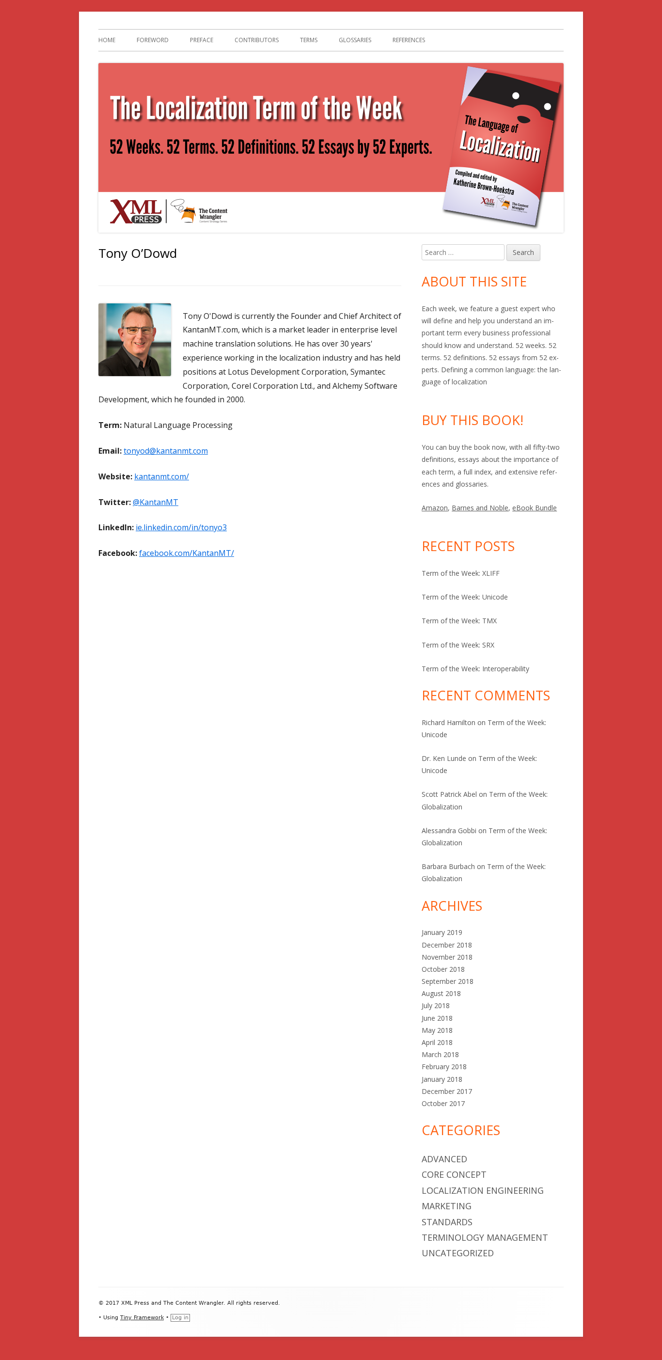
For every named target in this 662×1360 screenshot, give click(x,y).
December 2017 (447, 1091)
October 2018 (443, 969)
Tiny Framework (142, 1317)
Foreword (153, 40)
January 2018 (442, 1079)
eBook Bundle (534, 507)
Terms (308, 40)
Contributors (257, 40)
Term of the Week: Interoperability (475, 668)
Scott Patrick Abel (449, 794)
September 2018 (447, 981)
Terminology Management (485, 1237)
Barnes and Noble (480, 507)
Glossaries (355, 40)
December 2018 (447, 944)
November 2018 (447, 957)
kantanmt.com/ (161, 476)
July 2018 (436, 1005)
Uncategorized (458, 1253)
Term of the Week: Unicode (465, 596)
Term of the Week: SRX (458, 644)
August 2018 (441, 993)
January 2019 (442, 932)
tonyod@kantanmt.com (166, 450)
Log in (180, 1317)
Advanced (444, 1159)
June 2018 (437, 1018)
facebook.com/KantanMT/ (186, 553)
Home (106, 40)
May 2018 (437, 1030)
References (409, 40)
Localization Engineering (483, 1190)
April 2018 (437, 1042)
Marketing (447, 1206)
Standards (447, 1222)
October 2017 (443, 1103)
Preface (201, 40)
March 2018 (440, 1054)
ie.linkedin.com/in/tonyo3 (181, 527)
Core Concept (454, 1174)
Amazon (435, 507)
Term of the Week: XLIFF (461, 573)
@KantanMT (155, 502)
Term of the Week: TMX (459, 620)
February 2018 (444, 1066)
